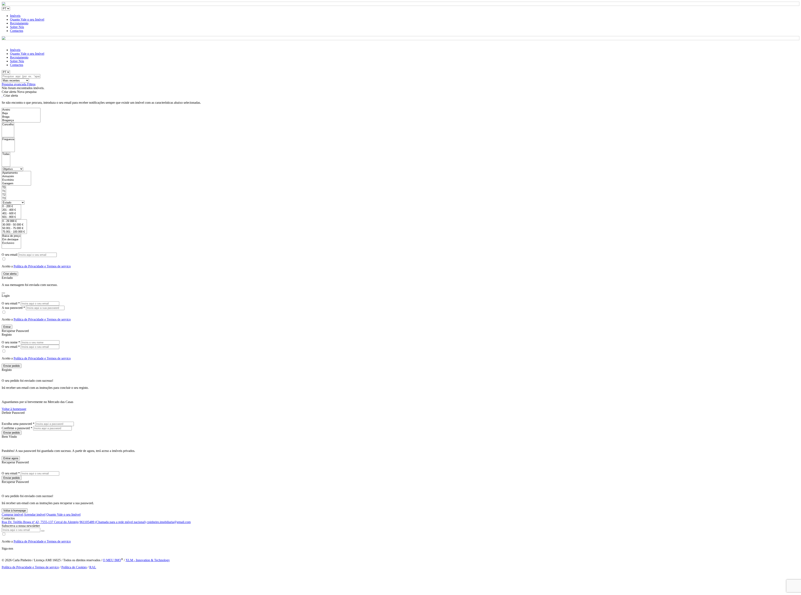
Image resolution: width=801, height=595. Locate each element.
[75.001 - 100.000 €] (14, 232)
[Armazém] (16, 176)
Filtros (31, 84)
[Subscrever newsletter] (42, 530)
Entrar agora (10, 458)
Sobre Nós (17, 27)
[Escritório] (16, 180)
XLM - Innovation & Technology (148, 560)
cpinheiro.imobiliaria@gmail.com (169, 522)
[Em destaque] (11, 239)
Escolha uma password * (18, 423)
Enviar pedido (11, 365)
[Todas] (6, 154)
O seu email (10, 254)
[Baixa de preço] (11, 236)
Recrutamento (19, 23)
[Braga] (21, 117)
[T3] (4, 198)
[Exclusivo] (11, 243)
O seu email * (11, 303)
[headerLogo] (400, 4)
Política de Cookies (74, 567)
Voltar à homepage (14, 409)
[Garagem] (16, 183)
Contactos (16, 30)
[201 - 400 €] (11, 210)
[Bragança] (21, 120)
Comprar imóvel (12, 514)
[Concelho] (8, 124)
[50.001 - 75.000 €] (14, 228)
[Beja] (21, 113)
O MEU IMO (112, 560)
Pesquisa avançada (14, 84)
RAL (92, 567)
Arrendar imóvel (34, 514)
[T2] (4, 195)
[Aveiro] (21, 110)
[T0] (4, 188)
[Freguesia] (8, 139)
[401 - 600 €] (11, 213)
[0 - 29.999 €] (14, 221)
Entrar (7, 326)
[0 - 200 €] (11, 206)
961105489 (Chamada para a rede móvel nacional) (112, 522)
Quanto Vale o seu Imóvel (27, 19)
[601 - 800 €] (11, 217)
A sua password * (13, 307)
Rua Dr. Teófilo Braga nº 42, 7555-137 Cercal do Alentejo (40, 522)
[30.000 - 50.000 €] (14, 225)
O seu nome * (11, 342)
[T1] (4, 191)
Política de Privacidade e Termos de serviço (42, 266)
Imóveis (15, 15)
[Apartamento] (16, 173)
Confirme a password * (17, 428)
